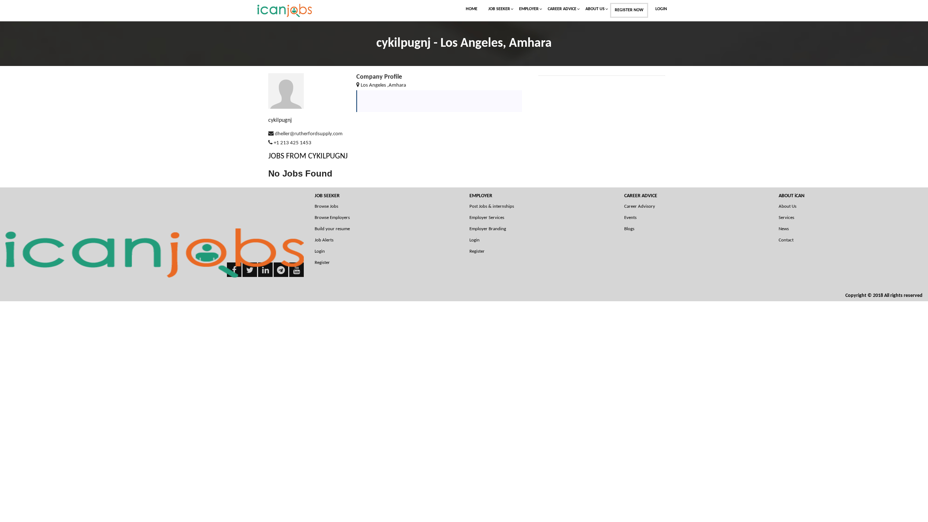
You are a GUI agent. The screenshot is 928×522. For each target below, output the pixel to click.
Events (630, 217)
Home (471, 9)
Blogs (629, 229)
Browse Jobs (326, 206)
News (784, 229)
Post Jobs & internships (491, 206)
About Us (595, 9)
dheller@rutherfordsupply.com (309, 134)
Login (661, 9)
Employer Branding (487, 229)
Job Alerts (324, 240)
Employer (529, 9)
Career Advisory (639, 206)
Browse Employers (332, 217)
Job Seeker (499, 9)
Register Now (629, 10)
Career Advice (562, 9)
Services (786, 217)
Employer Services (486, 217)
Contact (786, 240)
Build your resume (332, 229)
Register (322, 262)
